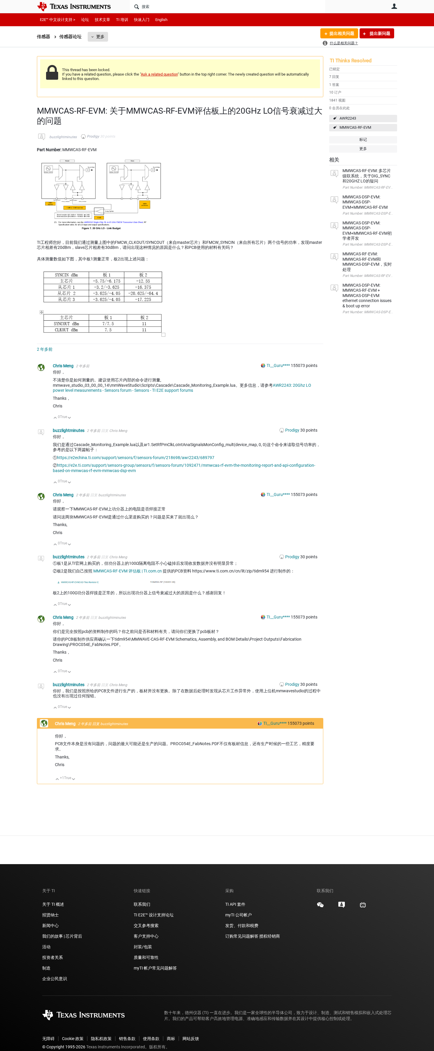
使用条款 (151, 1038)
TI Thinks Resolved (351, 60)
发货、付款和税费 (241, 925)
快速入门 (141, 19)
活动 (46, 946)
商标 (171, 1038)
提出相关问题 (341, 33)
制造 (46, 968)
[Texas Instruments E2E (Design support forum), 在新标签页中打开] (341, 907)
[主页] (78, 6)
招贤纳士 (50, 915)
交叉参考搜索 (146, 925)
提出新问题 (379, 33)
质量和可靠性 (146, 957)
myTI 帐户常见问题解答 (155, 968)
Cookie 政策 (73, 1038)
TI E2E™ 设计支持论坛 (154, 915)
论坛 (85, 19)
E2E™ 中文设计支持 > (57, 19)
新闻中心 (50, 925)
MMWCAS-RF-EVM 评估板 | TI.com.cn (127, 571)
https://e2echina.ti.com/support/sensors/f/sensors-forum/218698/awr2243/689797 (135, 457)
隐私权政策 (101, 1038)
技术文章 (102, 19)
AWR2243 (348, 118)
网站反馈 (190, 1038)
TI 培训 (122, 19)
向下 (69, 418)
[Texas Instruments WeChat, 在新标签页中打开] (320, 907)
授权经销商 (269, 936)
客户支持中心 (146, 936)
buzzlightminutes (63, 137)
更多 (100, 36)
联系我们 (142, 904)
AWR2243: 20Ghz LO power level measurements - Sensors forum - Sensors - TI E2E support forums (182, 388)
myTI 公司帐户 (238, 915)
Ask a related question (159, 74)
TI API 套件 (235, 904)
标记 (363, 139)
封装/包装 (143, 946)
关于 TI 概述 (53, 904)
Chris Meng (63, 365)
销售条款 (127, 1038)
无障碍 (48, 1038)
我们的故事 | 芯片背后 (62, 936)
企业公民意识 (54, 978)
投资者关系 (52, 957)
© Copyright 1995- (63, 1047)
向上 (55, 418)
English (161, 19)
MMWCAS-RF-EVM (355, 127)
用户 (394, 6)
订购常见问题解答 (241, 936)
